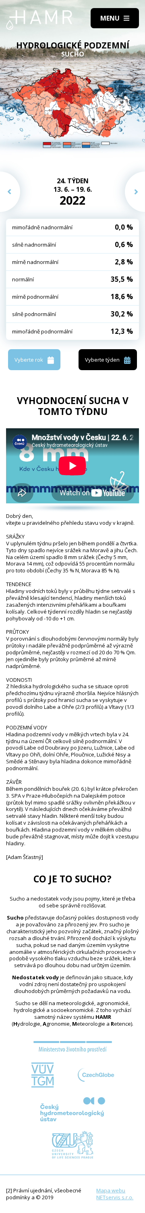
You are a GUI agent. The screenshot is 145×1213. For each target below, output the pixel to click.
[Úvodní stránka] (39, 20)
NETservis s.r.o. (114, 1197)
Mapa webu (110, 1190)
